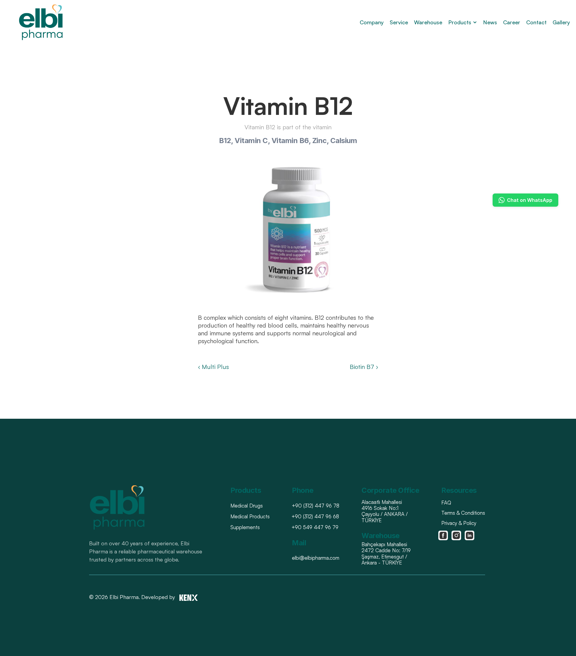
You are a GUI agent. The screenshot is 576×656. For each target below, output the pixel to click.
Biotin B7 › (364, 366)
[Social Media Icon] (443, 535)
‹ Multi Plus (213, 366)
